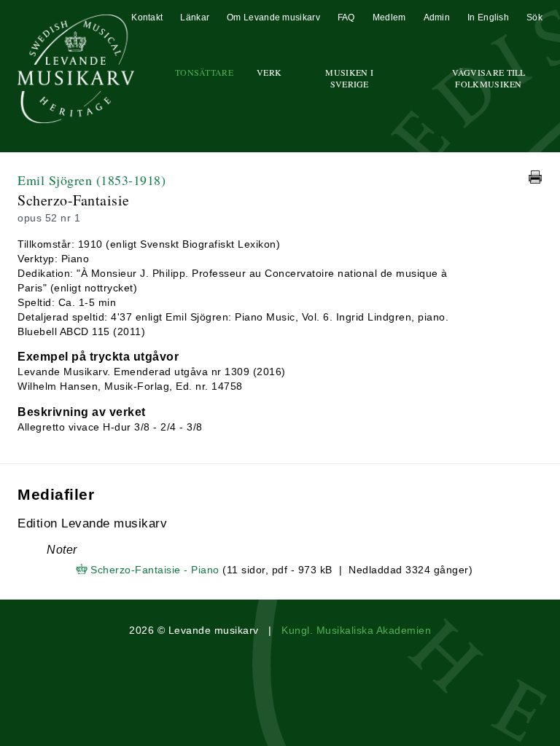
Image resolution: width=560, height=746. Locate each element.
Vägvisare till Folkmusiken (489, 78)
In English (488, 17)
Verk (269, 72)
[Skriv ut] (535, 177)
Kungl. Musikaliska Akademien (356, 630)
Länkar (194, 17)
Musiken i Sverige (349, 78)
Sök (534, 17)
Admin (437, 17)
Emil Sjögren (92, 180)
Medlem (389, 17)
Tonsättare (204, 72)
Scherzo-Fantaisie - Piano (154, 570)
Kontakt (147, 17)
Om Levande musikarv (273, 17)
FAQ (346, 17)
